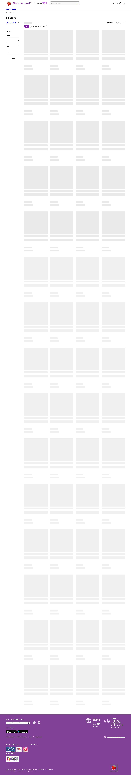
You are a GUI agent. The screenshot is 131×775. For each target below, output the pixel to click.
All (26, 26)
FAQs (30, 737)
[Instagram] (39, 723)
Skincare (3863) (11, 22)
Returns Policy (22, 737)
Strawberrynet (35, 26)
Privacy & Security (11, 769)
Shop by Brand (11, 9)
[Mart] (42, 4)
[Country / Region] (113, 3)
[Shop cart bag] (124, 3)
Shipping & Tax (10, 737)
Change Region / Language (116, 737)
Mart (44, 26)
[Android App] (23, 733)
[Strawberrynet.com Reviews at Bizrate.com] (10, 752)
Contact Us (38, 737)
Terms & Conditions (22, 769)
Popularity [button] (118, 22)
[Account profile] (120, 3)
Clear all (13, 58)
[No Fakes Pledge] (25, 751)
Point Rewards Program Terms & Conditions (41, 769)
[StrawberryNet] (18, 3)
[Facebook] (34, 723)
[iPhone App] (11, 733)
